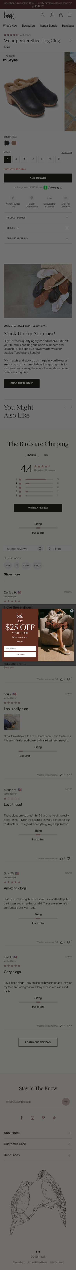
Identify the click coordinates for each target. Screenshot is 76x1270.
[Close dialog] (72, 611)
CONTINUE (20, 654)
